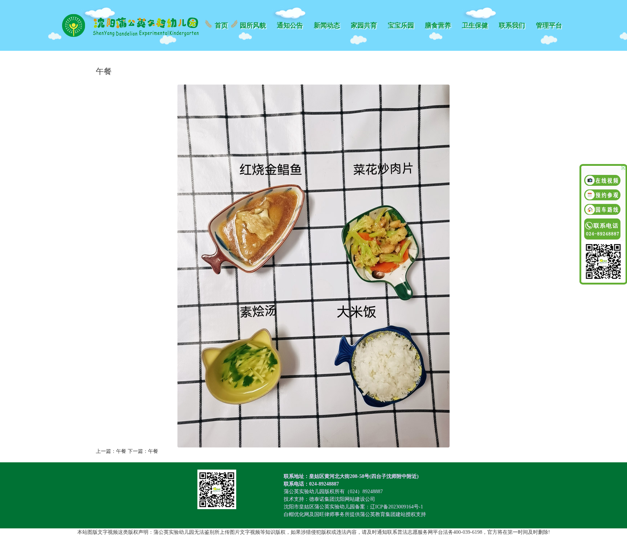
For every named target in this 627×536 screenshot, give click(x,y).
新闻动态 (327, 25)
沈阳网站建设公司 (355, 499)
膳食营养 (438, 25)
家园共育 (364, 25)
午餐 (121, 451)
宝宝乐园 (401, 25)
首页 (221, 25)
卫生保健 (475, 25)
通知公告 (290, 25)
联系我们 (512, 25)
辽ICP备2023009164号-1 (396, 507)
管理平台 (549, 25)
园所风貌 (253, 25)
